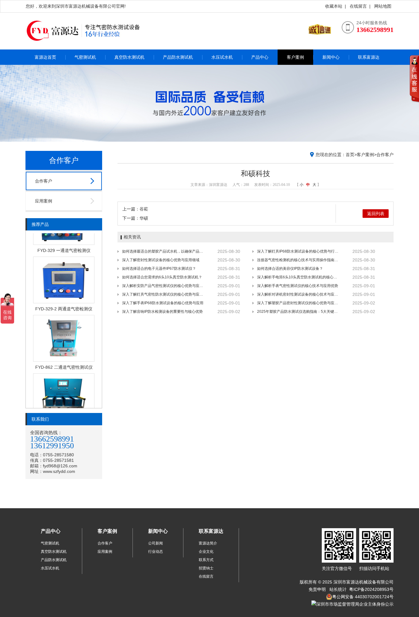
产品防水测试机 (178, 57)
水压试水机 (222, 57)
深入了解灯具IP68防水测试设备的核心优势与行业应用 (298, 251)
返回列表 (375, 213)
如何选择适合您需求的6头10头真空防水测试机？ (162, 277)
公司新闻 (155, 543)
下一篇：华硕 (135, 218)
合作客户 (43, 181)
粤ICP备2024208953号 (371, 589)
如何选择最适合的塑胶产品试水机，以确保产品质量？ (163, 251)
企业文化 (206, 551)
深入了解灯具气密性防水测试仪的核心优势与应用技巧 (163, 294)
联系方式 (206, 560)
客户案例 (295, 57)
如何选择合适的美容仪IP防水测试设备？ (290, 268)
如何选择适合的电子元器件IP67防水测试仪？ (159, 268)
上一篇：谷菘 (135, 208)
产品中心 (259, 57)
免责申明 (317, 589)
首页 (350, 154)
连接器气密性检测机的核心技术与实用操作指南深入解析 (298, 260)
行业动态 (155, 551)
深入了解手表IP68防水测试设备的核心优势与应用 (162, 303)
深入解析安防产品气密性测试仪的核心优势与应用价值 (163, 286)
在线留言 (358, 6)
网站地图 (382, 6)
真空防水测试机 (129, 57)
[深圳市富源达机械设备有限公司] (86, 47)
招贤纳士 (206, 568)
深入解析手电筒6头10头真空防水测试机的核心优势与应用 (298, 277)
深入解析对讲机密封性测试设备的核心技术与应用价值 (298, 294)
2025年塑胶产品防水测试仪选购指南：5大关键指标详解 (298, 311)
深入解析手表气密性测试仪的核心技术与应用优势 (297, 286)
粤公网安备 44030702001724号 (363, 596)
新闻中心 (331, 57)
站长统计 (338, 589)
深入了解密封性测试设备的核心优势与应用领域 (160, 260)
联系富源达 (368, 57)
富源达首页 (45, 57)
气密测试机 (85, 57)
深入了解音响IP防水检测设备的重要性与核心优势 (162, 311)
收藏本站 (333, 6)
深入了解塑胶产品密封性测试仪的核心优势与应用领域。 (298, 303)
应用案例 (43, 200)
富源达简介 (208, 543)
